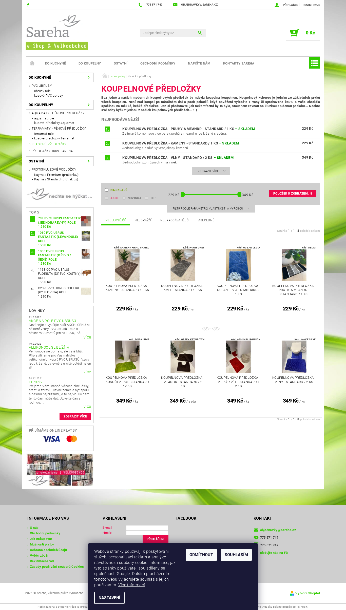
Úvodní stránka (32, 63)
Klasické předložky (49, 144)
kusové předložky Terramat (54, 138)
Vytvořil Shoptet (307, 593)
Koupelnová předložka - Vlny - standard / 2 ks (178, 158)
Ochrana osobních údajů (48, 550)
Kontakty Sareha (239, 63)
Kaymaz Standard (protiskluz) (56, 179)
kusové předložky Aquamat (54, 123)
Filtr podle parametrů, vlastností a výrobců (208, 208)
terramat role (44, 134)
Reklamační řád (42, 561)
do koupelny (90, 63)
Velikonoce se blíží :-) (49, 347)
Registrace (311, 5)
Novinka (134, 198)
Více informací (131, 584)
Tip (153, 198)
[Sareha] (57, 32)
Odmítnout (201, 554)
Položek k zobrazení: (292, 193)
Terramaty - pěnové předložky (59, 128)
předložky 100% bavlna (52, 151)
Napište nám (199, 63)
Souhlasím (236, 554)
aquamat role (44, 118)
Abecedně (206, 220)
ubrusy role (42, 91)
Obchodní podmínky (157, 63)
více (87, 337)
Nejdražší (142, 220)
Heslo (107, 533)
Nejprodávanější (174, 220)
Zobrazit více (75, 416)
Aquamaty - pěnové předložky (58, 113)
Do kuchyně (55, 63)
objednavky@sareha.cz (278, 530)
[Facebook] (28, 5)
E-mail (107, 528)
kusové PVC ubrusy (48, 95)
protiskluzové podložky (54, 169)
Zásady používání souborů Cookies (57, 567)
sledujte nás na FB (274, 553)
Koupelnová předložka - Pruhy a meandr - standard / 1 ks (188, 129)
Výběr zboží (39, 555)
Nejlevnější (115, 220)
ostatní (121, 63)
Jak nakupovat (41, 539)
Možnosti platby (42, 544)
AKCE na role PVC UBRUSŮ (52, 321)
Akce (114, 198)
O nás (34, 528)
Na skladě (118, 190)
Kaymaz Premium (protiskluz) (56, 175)
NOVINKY (37, 311)
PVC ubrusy (42, 86)
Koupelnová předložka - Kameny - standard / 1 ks (180, 143)
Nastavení (109, 597)
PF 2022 (36, 382)
